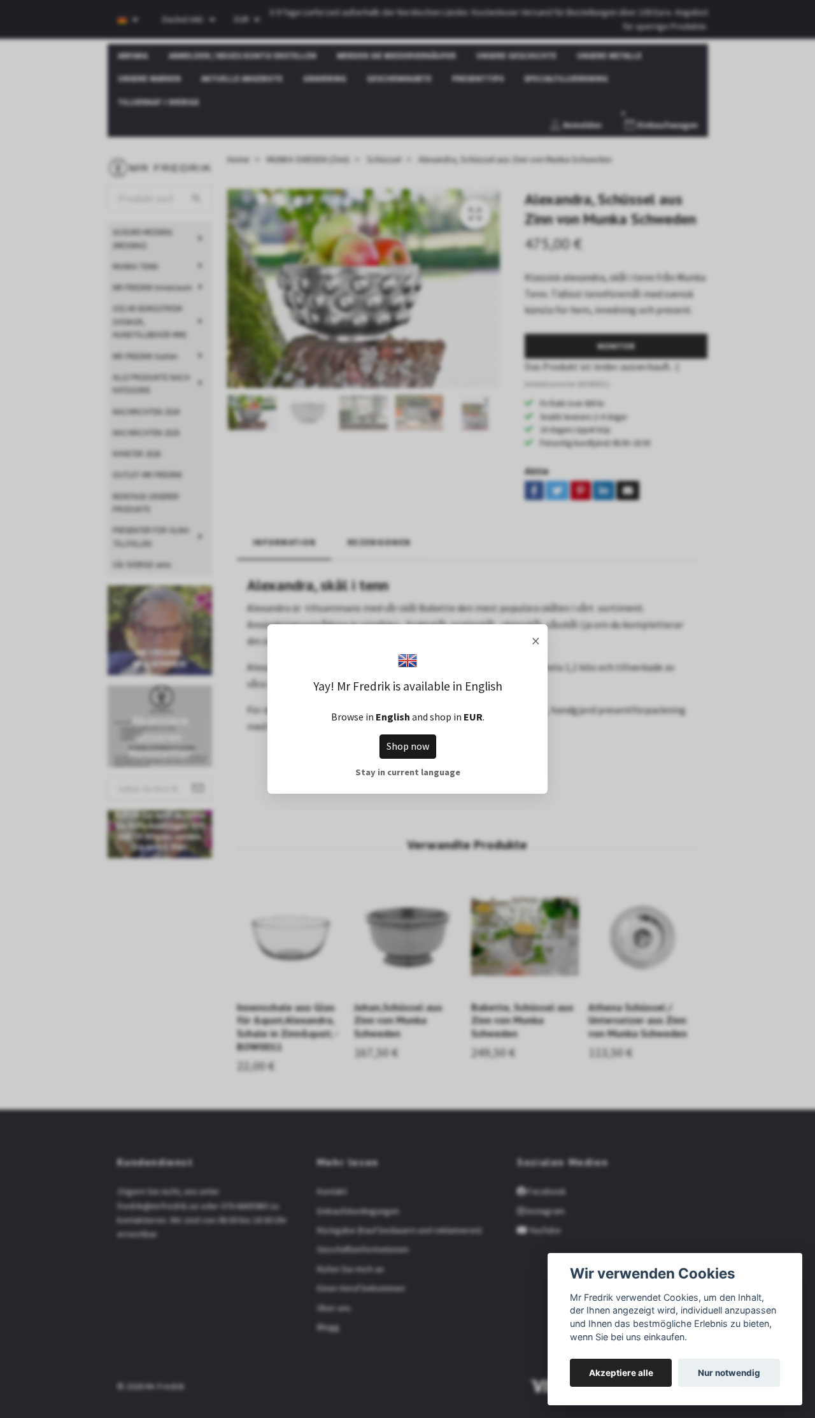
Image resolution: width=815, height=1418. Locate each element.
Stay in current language (407, 772)
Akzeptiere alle (621, 1373)
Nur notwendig (729, 1373)
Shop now (407, 746)
